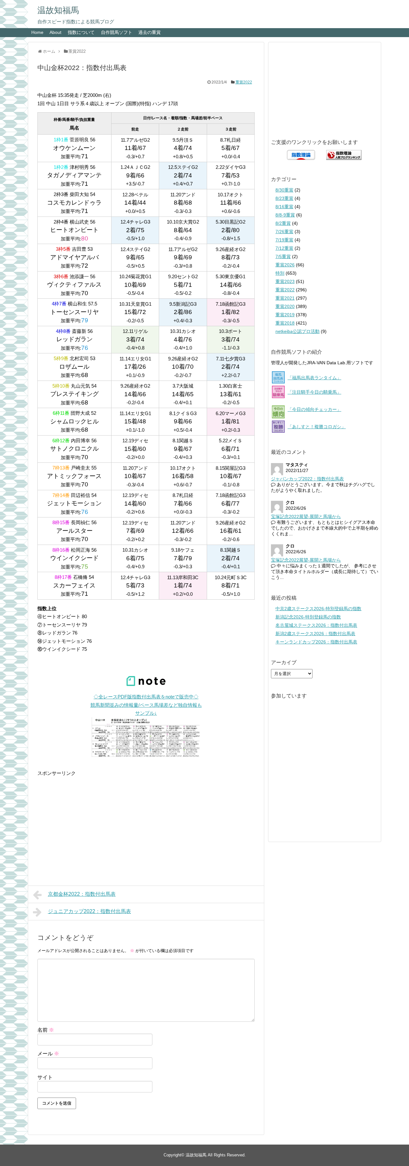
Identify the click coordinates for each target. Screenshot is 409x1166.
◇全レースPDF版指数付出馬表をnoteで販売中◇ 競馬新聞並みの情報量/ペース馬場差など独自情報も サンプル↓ (146, 705)
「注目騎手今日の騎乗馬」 (314, 392)
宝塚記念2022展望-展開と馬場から (306, 516)
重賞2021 (285, 298)
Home (37, 32)
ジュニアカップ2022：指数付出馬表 (89, 911)
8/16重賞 (284, 206)
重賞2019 (285, 314)
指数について (81, 32)
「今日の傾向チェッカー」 (314, 409)
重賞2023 (285, 281)
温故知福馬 (58, 10)
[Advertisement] (146, 822)
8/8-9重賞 (285, 214)
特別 (279, 273)
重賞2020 (285, 306)
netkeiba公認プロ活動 (297, 331)
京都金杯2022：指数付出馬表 (82, 894)
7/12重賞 (284, 248)
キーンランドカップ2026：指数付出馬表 (316, 641)
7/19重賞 (284, 239)
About (55, 32)
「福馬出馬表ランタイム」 (314, 377)
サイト (45, 1077)
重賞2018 (285, 323)
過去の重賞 (149, 32)
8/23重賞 (284, 198)
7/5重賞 (283, 256)
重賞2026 (285, 264)
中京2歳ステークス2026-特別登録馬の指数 (318, 608)
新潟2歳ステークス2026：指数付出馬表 (315, 633)
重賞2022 (243, 82)
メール (48, 1053)
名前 (45, 1030)
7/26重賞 (284, 231)
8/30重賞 (284, 190)
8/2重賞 (283, 223)
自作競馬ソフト (116, 32)
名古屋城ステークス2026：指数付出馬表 (316, 625)
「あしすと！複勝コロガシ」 (317, 426)
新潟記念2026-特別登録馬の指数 (308, 616)
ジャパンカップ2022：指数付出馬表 (307, 478)
